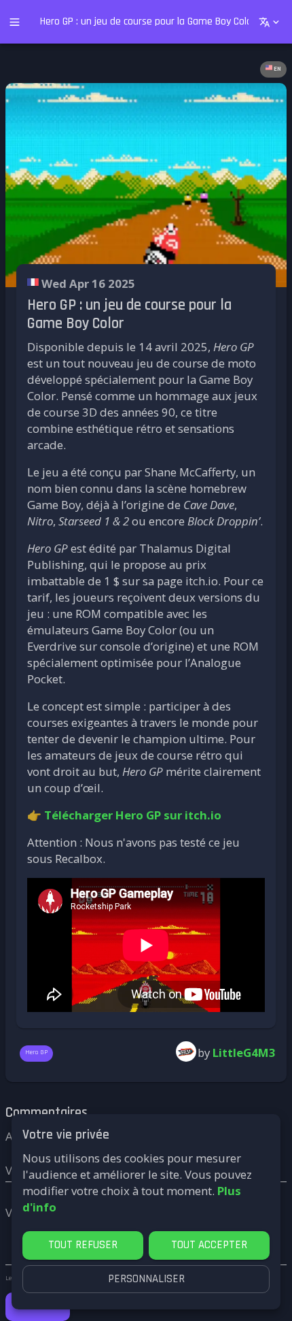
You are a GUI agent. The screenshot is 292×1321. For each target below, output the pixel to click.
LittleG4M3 (244, 1052)
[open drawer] (14, 22)
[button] (273, 69)
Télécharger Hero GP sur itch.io (132, 815)
